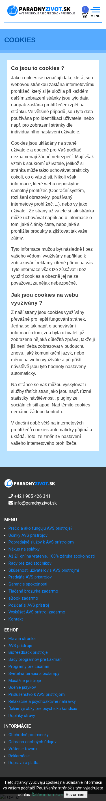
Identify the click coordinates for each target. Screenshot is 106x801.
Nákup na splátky (24, 549)
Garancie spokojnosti (27, 584)
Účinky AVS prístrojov (27, 535)
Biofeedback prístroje (28, 652)
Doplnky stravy (21, 715)
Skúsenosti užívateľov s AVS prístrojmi (43, 570)
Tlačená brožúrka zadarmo (33, 591)
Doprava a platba (24, 762)
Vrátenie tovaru (22, 749)
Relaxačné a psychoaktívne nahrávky (42, 701)
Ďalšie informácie (47, 794)
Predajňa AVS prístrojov (30, 577)
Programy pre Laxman (28, 666)
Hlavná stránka (22, 638)
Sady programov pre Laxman (35, 659)
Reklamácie (19, 756)
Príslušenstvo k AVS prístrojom (36, 694)
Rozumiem (76, 794)
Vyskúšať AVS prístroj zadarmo (36, 612)
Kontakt (15, 619)
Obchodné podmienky (28, 734)
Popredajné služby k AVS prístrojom (41, 542)
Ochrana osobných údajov (32, 742)
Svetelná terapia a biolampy (33, 673)
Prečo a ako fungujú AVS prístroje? (40, 528)
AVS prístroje (20, 645)
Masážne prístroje (24, 680)
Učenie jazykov (22, 687)
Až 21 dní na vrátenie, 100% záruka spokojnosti (51, 556)
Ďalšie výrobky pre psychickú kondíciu (42, 708)
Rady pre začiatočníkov (29, 563)
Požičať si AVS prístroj (28, 605)
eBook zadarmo (23, 598)
